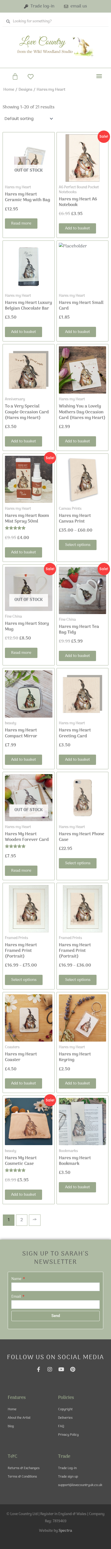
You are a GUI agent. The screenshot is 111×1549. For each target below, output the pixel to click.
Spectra (65, 1531)
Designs (25, 89)
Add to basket (77, 228)
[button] (99, 76)
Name (16, 1279)
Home (8, 89)
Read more (21, 223)
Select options (77, 545)
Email (16, 1297)
